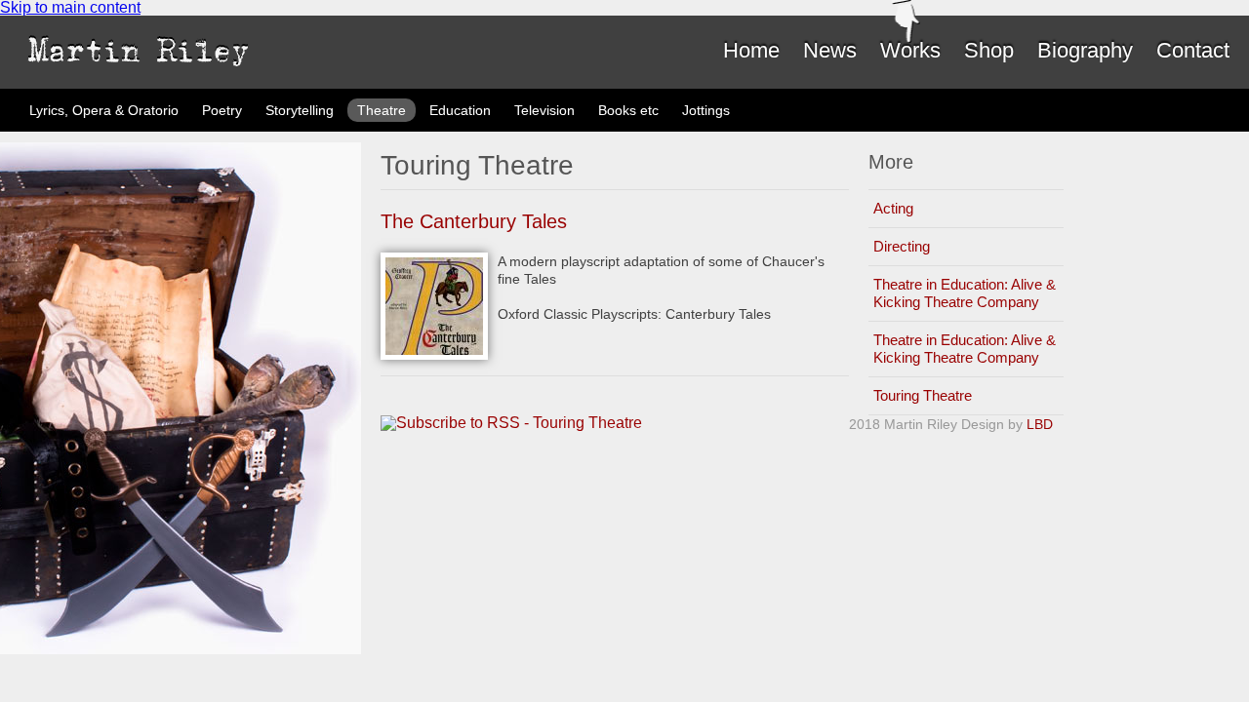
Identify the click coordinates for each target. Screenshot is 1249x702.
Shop (989, 50)
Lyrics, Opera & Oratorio (104, 110)
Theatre (381, 110)
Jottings (706, 110)
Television (544, 110)
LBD (1040, 424)
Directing (901, 246)
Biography (1085, 50)
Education (460, 110)
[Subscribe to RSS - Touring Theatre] (511, 423)
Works (910, 50)
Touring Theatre (922, 395)
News (830, 50)
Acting (893, 208)
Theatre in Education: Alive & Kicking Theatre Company (964, 293)
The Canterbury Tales (474, 221)
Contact (1192, 50)
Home (751, 50)
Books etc (628, 110)
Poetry (222, 110)
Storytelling (299, 110)
